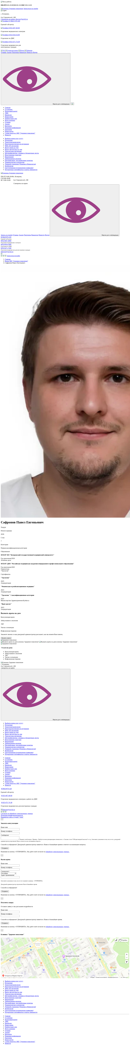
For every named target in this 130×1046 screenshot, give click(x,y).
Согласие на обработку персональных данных (17, 813)
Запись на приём (6, 235)
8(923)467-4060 (6, 241)
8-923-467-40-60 (14, 28)
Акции (9, 52)
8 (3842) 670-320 (14, 21)
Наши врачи (9, 117)
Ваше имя (4, 827)
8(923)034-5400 (6, 244)
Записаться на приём (31, 8)
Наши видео (9, 131)
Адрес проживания (7, 875)
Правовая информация (13, 128)
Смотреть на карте (8, 19)
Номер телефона (6, 831)
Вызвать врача (6, 638)
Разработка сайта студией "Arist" (12, 817)
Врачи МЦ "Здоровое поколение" (16, 261)
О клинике (8, 109)
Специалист (5, 871)
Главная (7, 107)
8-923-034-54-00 (14, 35)
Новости (30, 52)
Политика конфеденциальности (12, 815)
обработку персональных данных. (57, 852)
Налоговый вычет (11, 111)
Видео (35, 52)
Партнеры (15, 52)
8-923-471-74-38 (14, 42)
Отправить (5, 848)
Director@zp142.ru (7, 252)
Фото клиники (10, 120)
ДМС (7, 113)
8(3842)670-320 (6, 237)
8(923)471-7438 (6, 248)
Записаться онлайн (13, 256)
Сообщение (5, 835)
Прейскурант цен (11, 118)
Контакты (8, 126)
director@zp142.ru (22, 19)
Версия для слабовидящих (61, 104)
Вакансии (22, 52)
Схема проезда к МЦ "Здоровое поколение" (20, 133)
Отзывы (3, 52)
